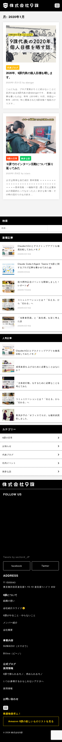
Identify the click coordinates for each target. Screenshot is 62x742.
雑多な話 (25, 158)
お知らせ (6, 446)
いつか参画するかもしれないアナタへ (23, 681)
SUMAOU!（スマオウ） (16, 646)
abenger (30, 82)
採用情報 (8, 668)
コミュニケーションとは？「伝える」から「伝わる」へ (38, 400)
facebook (16, 565)
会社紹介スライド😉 (14, 608)
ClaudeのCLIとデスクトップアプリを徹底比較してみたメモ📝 (38, 352)
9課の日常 (12, 158)
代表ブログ (12, 67)
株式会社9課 (17, 732)
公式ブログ (9, 664)
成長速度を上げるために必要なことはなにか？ (38, 368)
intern (27, 173)
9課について (10, 595)
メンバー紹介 (10, 622)
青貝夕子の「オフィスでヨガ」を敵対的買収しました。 (38, 417)
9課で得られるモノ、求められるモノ (23, 673)
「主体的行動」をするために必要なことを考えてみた (38, 384)
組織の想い (9, 600)
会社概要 (8, 629)
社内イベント (9, 463)
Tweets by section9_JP (16, 557)
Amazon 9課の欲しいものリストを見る (31, 721)
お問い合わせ (10, 699)
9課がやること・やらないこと (19, 615)
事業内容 (8, 640)
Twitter (45, 565)
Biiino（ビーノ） (12, 653)
